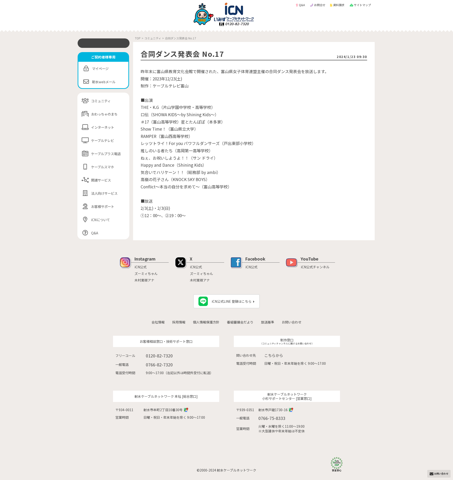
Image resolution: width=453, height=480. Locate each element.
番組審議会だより (240, 322)
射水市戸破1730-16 (273, 409)
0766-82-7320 (159, 364)
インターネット (102, 127)
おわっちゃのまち (104, 114)
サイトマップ (362, 5)
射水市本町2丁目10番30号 (163, 409)
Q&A (302, 5)
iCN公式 (140, 267)
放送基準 (267, 322)
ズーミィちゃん (146, 273)
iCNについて (100, 219)
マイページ (100, 68)
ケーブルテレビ (102, 140)
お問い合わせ (292, 322)
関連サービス (101, 180)
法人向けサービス (104, 193)
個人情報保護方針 (206, 322)
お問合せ (319, 5)
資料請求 (339, 5)
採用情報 (178, 322)
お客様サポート (102, 206)
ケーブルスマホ (102, 166)
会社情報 (158, 322)
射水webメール (103, 81)
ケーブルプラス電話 (106, 153)
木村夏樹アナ (144, 280)
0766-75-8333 (271, 418)
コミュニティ (101, 100)
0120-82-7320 (159, 355)
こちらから (273, 355)
